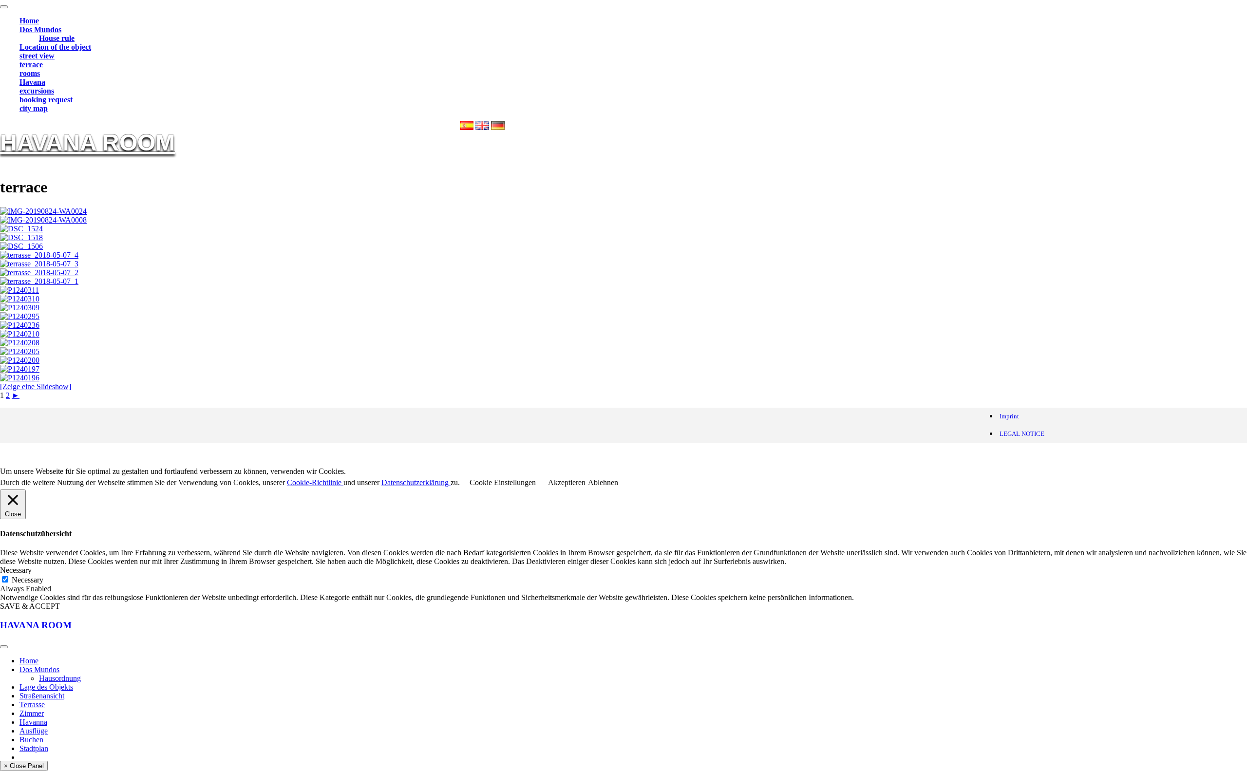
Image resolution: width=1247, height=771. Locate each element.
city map (33, 108)
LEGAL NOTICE (1022, 433)
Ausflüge (33, 731)
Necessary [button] (16, 570)
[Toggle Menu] (4, 6)
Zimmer (31, 713)
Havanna (33, 722)
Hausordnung (60, 678)
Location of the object (55, 47)
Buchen (31, 739)
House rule (57, 38)
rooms (29, 73)
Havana (32, 82)
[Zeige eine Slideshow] (35, 386)
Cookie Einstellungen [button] (503, 482)
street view (37, 56)
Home (29, 21)
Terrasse (32, 704)
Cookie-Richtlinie (315, 482)
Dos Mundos (40, 29)
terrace (31, 64)
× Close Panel (24, 766)
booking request (46, 99)
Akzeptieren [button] (567, 482)
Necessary (27, 580)
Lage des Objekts (46, 687)
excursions (36, 91)
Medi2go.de (104, 455)
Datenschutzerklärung (416, 482)
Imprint (1009, 416)
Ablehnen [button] (603, 482)
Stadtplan (33, 748)
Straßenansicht (41, 696)
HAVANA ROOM (87, 142)
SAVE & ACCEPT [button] (30, 606)
